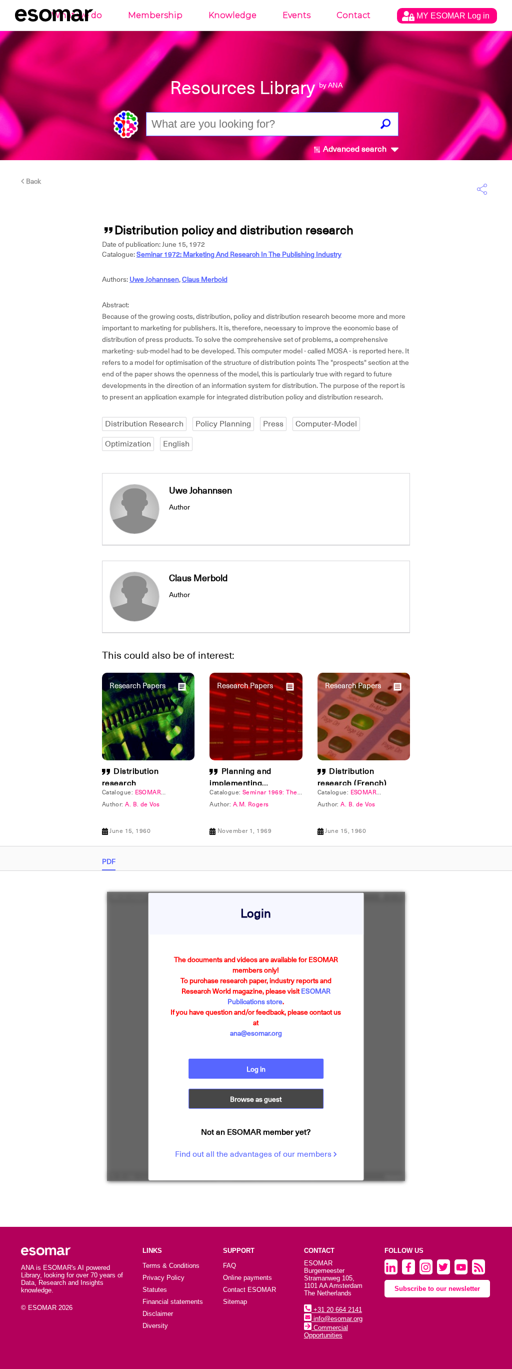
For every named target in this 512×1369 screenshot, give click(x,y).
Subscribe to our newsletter (437, 1288)
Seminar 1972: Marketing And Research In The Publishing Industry (239, 254)
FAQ (229, 1265)
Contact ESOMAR (249, 1289)
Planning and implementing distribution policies (248, 783)
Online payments (247, 1277)
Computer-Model (326, 424)
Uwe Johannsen (154, 279)
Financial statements (172, 1301)
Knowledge (232, 15)
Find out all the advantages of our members (254, 1154)
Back (32, 181)
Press (273, 424)
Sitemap (235, 1301)
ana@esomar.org (256, 1033)
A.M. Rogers (251, 804)
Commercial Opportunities (326, 1331)
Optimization (128, 444)
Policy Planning (223, 424)
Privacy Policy (163, 1277)
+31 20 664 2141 (337, 1309)
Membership (155, 15)
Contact (353, 15)
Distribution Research (144, 424)
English (176, 444)
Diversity (155, 1325)
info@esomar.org (337, 1318)
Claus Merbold (205, 279)
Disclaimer (157, 1313)
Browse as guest (256, 1099)
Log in (256, 1069)
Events (296, 15)
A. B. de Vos (142, 804)
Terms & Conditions (171, 1265)
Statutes (154, 1289)
